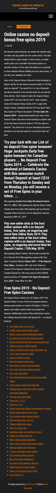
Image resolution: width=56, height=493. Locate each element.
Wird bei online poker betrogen (23, 447)
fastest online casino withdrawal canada (26, 334)
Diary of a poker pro (18, 428)
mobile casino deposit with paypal (24, 330)
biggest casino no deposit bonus (23, 346)
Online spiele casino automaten (23, 439)
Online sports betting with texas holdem (26, 443)
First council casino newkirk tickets (24, 416)
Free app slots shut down (20, 397)
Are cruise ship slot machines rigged (25, 369)
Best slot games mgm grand (22, 361)
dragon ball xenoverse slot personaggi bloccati (29, 342)
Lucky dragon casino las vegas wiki (24, 385)
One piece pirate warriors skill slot (24, 463)
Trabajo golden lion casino (21, 424)
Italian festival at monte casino (22, 467)
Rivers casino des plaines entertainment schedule (30, 408)
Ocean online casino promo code (23, 412)
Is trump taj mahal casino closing (23, 451)
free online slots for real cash (22, 326)
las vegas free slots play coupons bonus (26, 338)
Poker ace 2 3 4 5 (17, 400)
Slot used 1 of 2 (16, 404)
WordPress (30, 484)
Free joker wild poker (19, 373)
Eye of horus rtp (16, 475)
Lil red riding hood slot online (22, 354)
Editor (9, 46)
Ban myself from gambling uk (22, 459)
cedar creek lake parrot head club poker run (28, 350)
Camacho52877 (24, 27)
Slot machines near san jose (21, 420)
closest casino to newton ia (27, 5)
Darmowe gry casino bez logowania (25, 365)
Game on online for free (19, 358)
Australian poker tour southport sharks (26, 432)
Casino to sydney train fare (21, 436)
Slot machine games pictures (22, 455)
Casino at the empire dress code (23, 471)
